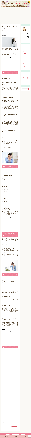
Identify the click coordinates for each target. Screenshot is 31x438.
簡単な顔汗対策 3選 (14, 426)
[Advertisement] (15, 14)
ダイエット (24, 51)
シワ (24, 47)
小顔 (23, 48)
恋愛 (23, 63)
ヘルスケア (4, 35)
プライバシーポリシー (15, 434)
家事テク (24, 66)
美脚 (24, 57)
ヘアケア (24, 60)
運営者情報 (7, 434)
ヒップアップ (26, 54)
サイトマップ (23, 434)
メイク (25, 50)
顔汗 (4, 422)
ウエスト (25, 53)
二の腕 (25, 56)
